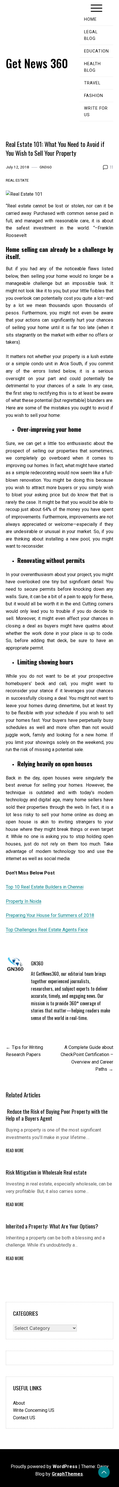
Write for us (96, 111)
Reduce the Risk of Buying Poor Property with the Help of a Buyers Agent (57, 1114)
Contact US (24, 1417)
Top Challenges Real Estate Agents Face (47, 929)
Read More (15, 1150)
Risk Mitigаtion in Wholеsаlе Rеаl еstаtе (46, 1172)
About (19, 1403)
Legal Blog (91, 35)
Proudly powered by (44, 1466)
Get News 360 (37, 63)
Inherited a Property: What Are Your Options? (52, 1226)
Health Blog (92, 67)
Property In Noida (23, 901)
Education (96, 51)
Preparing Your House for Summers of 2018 (50, 915)
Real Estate (17, 180)
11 (111, 167)
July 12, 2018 (17, 167)
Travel (92, 83)
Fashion (93, 95)
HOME (90, 19)
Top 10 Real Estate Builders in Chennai (44, 887)
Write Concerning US (33, 1410)
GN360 (46, 167)
